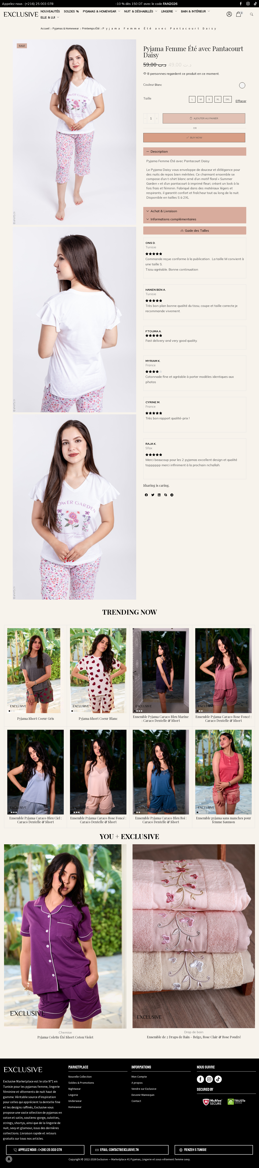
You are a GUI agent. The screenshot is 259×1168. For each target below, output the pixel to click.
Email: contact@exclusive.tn (119, 1150)
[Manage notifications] (9, 1159)
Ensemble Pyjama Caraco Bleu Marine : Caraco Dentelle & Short (161, 719)
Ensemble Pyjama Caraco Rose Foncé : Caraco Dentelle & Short (223, 719)
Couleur (148, 85)
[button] (229, 14)
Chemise (65, 1032)
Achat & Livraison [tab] (164, 211)
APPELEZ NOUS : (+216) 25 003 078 (40, 1150)
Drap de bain (193, 1032)
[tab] (194, 151)
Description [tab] (159, 151)
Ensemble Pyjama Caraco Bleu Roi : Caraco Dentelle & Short (161, 820)
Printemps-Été (91, 28)
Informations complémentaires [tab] (173, 219)
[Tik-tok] (255, 3)
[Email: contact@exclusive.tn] (97, 1150)
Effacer (241, 101)
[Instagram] (248, 3)
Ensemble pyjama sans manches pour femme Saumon (223, 820)
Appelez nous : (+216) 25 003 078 (27, 4)
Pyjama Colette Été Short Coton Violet (65, 1037)
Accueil (45, 28)
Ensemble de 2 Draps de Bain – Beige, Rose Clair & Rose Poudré (194, 1037)
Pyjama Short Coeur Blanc (98, 718)
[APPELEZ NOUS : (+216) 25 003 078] (15, 1150)
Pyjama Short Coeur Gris (35, 718)
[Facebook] (240, 3)
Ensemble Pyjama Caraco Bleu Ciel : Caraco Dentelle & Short (35, 820)
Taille (147, 98)
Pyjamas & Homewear (66, 28)
